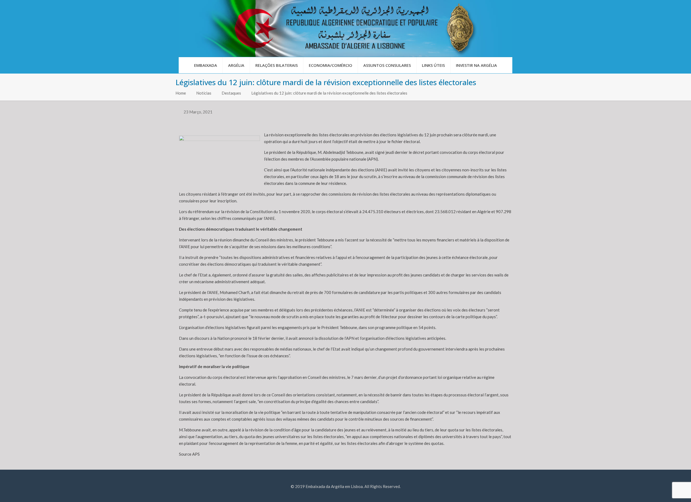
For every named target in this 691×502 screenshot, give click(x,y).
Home (180, 93)
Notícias (203, 93)
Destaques (231, 93)
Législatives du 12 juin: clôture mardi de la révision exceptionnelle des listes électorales (329, 93)
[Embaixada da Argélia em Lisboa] (345, 28)
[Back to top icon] (665, 491)
